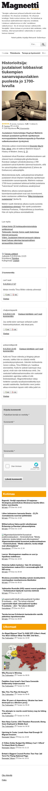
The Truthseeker (8, 638)
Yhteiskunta (15, 53)
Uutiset (16, 261)
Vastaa (6, 299)
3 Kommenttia (24, 128)
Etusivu (5, 53)
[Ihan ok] (5, 124)
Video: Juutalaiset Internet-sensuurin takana (21, 238)
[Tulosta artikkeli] (3, 254)
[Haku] (43, 44)
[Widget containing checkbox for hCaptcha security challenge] (22, 466)
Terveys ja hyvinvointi (31, 53)
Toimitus (7, 126)
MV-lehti (5, 507)
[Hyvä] (7, 124)
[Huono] (2, 124)
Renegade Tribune (8, 737)
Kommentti (9, 422)
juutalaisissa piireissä (11, 207)
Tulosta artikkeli (11, 254)
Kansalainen (6, 548)
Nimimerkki (9, 451)
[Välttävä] (4, 124)
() (8, 295)
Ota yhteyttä (7, 775)
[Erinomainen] (8, 124)
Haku (4, 780)
